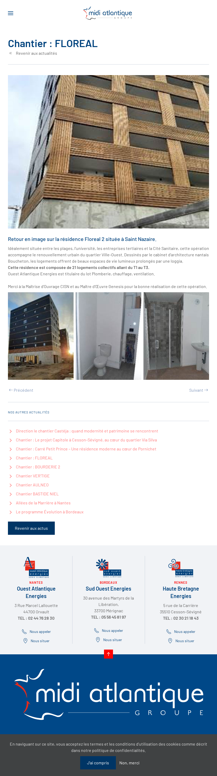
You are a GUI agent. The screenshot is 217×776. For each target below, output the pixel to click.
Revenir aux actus (31, 528)
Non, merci (129, 762)
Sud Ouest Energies (108, 588)
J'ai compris (98, 762)
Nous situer (112, 639)
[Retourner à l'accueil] (108, 13)
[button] (10, 13)
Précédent (23, 389)
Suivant (196, 389)
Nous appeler (112, 630)
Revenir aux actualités (36, 53)
